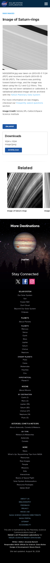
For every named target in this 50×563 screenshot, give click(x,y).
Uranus (25, 349)
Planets (25, 318)
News (25, 451)
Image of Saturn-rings (17, 211)
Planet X (25, 381)
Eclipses (25, 312)
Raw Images (8, 13)
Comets (25, 441)
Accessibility (25, 525)
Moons (25, 387)
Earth (25, 336)
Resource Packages (25, 485)
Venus (25, 332)
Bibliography (25, 502)
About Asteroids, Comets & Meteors (25, 427)
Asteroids (25, 438)
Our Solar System (25, 295)
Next (45, 246)
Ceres (25, 363)
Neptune (25, 352)
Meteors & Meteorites (25, 435)
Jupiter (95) (25, 404)
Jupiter (25, 259)
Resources (25, 458)
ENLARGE (10, 126)
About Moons (25, 390)
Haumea (25, 370)
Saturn (25, 346)
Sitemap (25, 522)
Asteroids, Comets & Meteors (25, 424)
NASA (3, 4)
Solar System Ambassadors (25, 481)
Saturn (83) (25, 408)
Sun (25, 299)
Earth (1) (25, 397)
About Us (25, 499)
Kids (25, 471)
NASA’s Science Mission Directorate (25, 538)
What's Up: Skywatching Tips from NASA (25, 454)
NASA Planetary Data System (25, 95)
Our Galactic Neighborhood (14, 10)
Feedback (25, 505)
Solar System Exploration (14, 4)
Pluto (25, 360)
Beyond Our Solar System (25, 309)
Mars (25, 339)
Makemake (25, 366)
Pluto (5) (25, 418)
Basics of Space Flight (25, 478)
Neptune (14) (25, 414)
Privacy (25, 508)
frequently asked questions (29, 103)
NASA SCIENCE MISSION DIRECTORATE (25, 515)
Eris (25, 373)
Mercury (25, 329)
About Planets (25, 322)
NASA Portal (25, 518)
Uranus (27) (25, 411)
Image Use (25, 512)
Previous (5, 246)
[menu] (46, 4)
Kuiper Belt (24, 302)
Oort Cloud (25, 305)
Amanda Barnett (31, 542)
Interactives (25, 474)
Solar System (25, 292)
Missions (25, 468)
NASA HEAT (25, 488)
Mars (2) (25, 401)
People (25, 464)
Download (13, 150)
